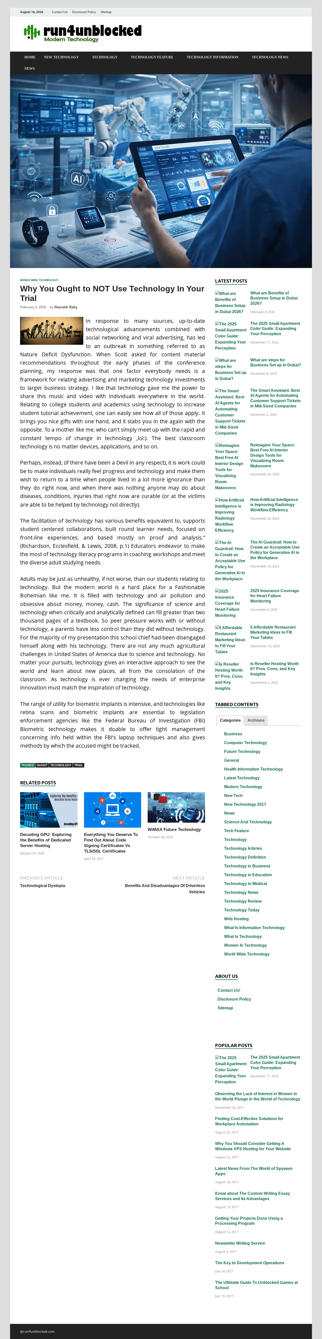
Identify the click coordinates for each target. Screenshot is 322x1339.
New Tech (233, 795)
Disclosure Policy (84, 12)
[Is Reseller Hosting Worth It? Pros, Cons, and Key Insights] (231, 664)
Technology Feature (152, 57)
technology (60, 765)
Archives (256, 720)
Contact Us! (60, 12)
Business (233, 734)
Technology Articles (243, 848)
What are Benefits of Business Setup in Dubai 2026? (274, 298)
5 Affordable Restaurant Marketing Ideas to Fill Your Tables (273, 632)
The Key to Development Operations (249, 1263)
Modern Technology (243, 787)
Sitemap (106, 12)
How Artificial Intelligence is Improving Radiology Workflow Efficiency (274, 505)
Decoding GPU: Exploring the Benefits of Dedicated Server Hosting (45, 840)
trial (78, 765)
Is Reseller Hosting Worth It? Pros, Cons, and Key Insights (274, 669)
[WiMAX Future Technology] (176, 809)
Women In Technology (245, 945)
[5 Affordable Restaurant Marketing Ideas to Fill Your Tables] (231, 628)
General (231, 760)
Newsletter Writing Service (240, 1243)
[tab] (230, 720)
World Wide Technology (39, 280)
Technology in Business (247, 866)
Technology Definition (245, 857)
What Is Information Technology (254, 928)
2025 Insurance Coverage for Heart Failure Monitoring (274, 596)
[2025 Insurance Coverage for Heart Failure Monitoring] (231, 591)
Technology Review (243, 901)
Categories (230, 720)
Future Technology (242, 751)
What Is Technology (243, 936)
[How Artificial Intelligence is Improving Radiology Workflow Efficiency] (231, 500)
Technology (104, 57)
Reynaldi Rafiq (66, 307)
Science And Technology (248, 822)
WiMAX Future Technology (174, 829)
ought (42, 765)
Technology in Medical (245, 884)
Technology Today (242, 910)
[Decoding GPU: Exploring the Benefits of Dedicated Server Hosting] (48, 811)
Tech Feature (236, 831)
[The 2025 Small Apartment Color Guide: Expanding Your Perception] (231, 324)
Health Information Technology (253, 769)
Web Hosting (236, 919)
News (29, 68)
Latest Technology (242, 778)
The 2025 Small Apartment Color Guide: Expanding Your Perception (275, 328)
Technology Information (212, 57)
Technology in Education (248, 875)
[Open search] (299, 57)
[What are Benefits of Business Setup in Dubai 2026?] (231, 294)
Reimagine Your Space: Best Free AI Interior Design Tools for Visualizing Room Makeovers (272, 455)
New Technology (61, 57)
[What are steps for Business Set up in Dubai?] (231, 361)
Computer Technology (245, 743)
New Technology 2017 (245, 804)
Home (29, 57)
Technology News (270, 57)
